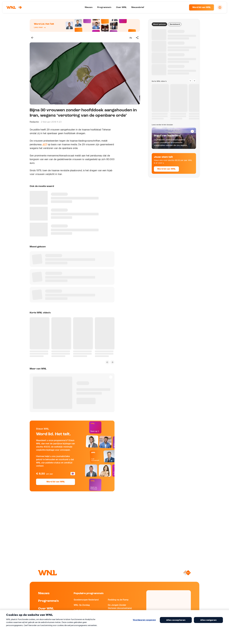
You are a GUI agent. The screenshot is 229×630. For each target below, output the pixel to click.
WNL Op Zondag (82, 605)
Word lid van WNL (201, 7)
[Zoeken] (184, 7)
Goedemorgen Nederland (86, 599)
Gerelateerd (175, 24)
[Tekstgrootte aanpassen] (130, 37)
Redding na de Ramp (118, 599)
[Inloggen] (220, 7)
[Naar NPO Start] (187, 572)
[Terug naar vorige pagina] (32, 37)
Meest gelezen (159, 24)
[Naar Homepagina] (14, 7)
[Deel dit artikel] (137, 37)
